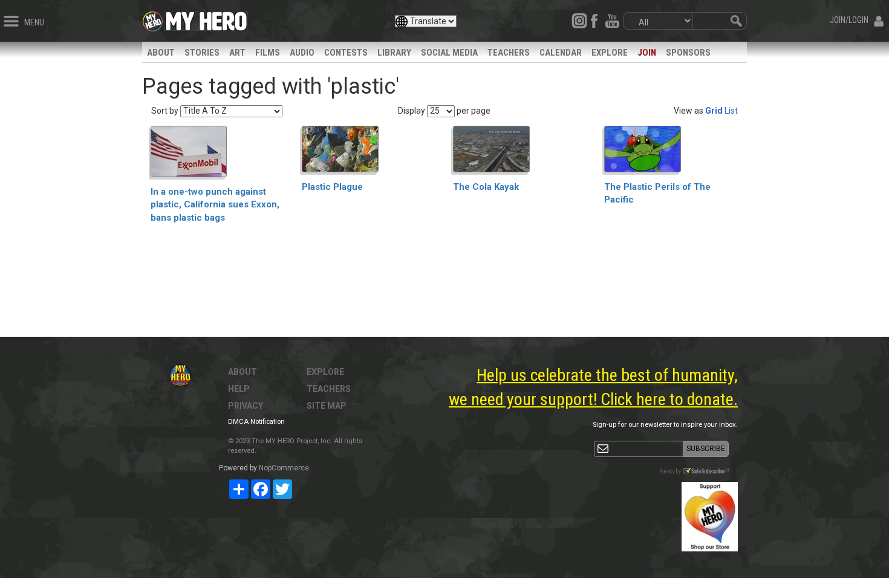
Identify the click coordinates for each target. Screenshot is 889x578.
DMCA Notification (256, 422)
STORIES (202, 52)
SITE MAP (327, 406)
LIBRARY (394, 52)
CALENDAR (560, 52)
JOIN (646, 52)
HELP (239, 389)
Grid (714, 110)
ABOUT (161, 52)
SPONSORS (688, 52)
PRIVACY (245, 406)
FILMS (267, 52)
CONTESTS (346, 52)
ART (237, 52)
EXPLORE (609, 52)
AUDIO (302, 52)
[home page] (206, 18)
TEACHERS (508, 52)
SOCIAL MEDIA (449, 52)
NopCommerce (284, 468)
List (731, 110)
